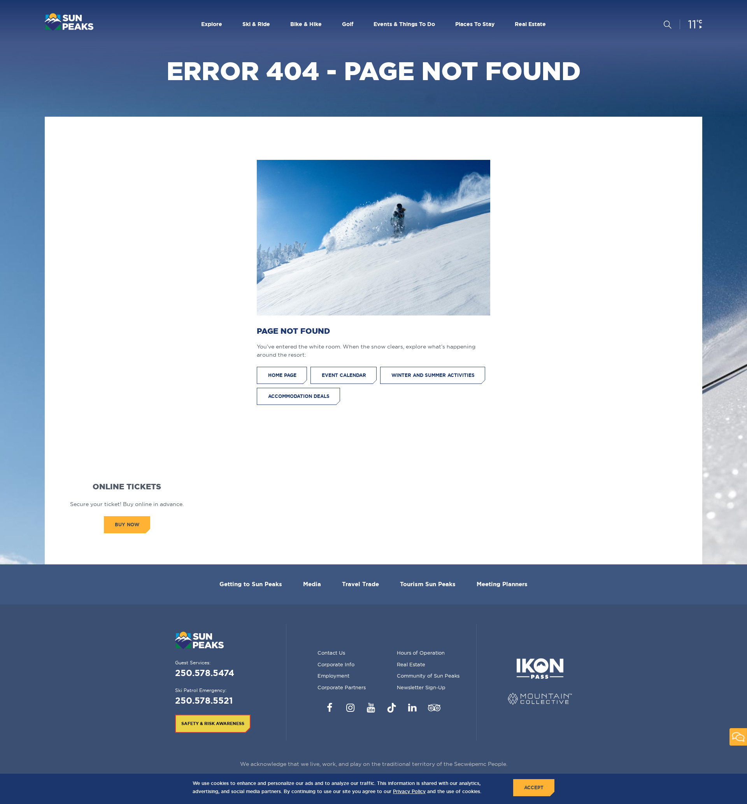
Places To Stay (474, 24)
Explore (211, 24)
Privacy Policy (409, 791)
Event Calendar (344, 375)
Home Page (282, 375)
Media (312, 584)
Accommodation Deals (299, 396)
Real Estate (530, 24)
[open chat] (738, 737)
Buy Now (127, 524)
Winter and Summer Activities (433, 375)
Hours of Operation (421, 652)
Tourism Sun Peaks (428, 584)
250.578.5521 (204, 700)
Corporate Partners (341, 687)
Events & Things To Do (404, 24)
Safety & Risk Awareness (212, 723)
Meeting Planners (502, 584)
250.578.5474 (204, 673)
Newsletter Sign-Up (421, 687)
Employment (333, 675)
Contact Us (331, 652)
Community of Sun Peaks (428, 675)
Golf (347, 24)
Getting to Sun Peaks (250, 584)
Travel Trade (360, 584)
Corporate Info (335, 664)
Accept (534, 787)
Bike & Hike (306, 24)
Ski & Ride (256, 24)
